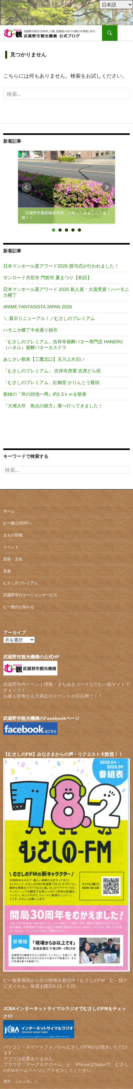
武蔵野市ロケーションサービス (30, 595)
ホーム (9, 511)
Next (106, 187)
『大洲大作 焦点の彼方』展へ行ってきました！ (53, 405)
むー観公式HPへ (17, 523)
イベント (11, 547)
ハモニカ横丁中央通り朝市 (30, 330)
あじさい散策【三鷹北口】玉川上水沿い (44, 359)
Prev (26, 187)
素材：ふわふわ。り (20, 1081)
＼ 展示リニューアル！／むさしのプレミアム (49, 318)
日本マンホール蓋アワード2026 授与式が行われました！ (61, 266)
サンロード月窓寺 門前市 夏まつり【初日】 (47, 277)
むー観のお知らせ (18, 607)
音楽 (7, 571)
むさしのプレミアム (20, 583)
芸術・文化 (13, 559)
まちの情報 (13, 535)
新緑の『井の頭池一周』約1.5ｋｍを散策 (45, 394)
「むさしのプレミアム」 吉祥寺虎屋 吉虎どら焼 (52, 370)
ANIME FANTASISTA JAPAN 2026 (37, 306)
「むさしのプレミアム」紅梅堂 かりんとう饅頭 (51, 382)
